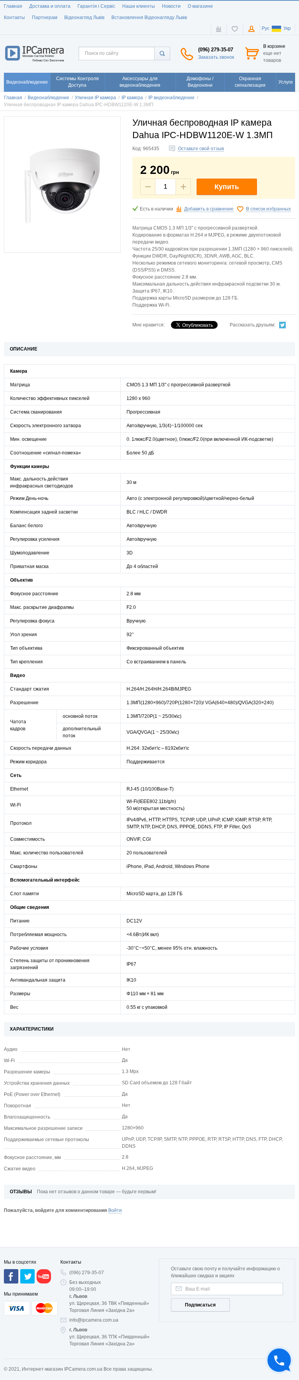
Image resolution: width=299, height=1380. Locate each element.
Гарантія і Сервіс (96, 6)
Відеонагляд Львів (84, 17)
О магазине (200, 6)
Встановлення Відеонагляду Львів (149, 17)
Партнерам (44, 17)
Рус (265, 28)
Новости (171, 6)
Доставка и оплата (49, 6)
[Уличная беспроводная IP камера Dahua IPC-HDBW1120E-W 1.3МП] (62, 185)
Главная (13, 6)
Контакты (14, 17)
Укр (287, 28)
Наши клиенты (138, 6)
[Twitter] (282, 325)
